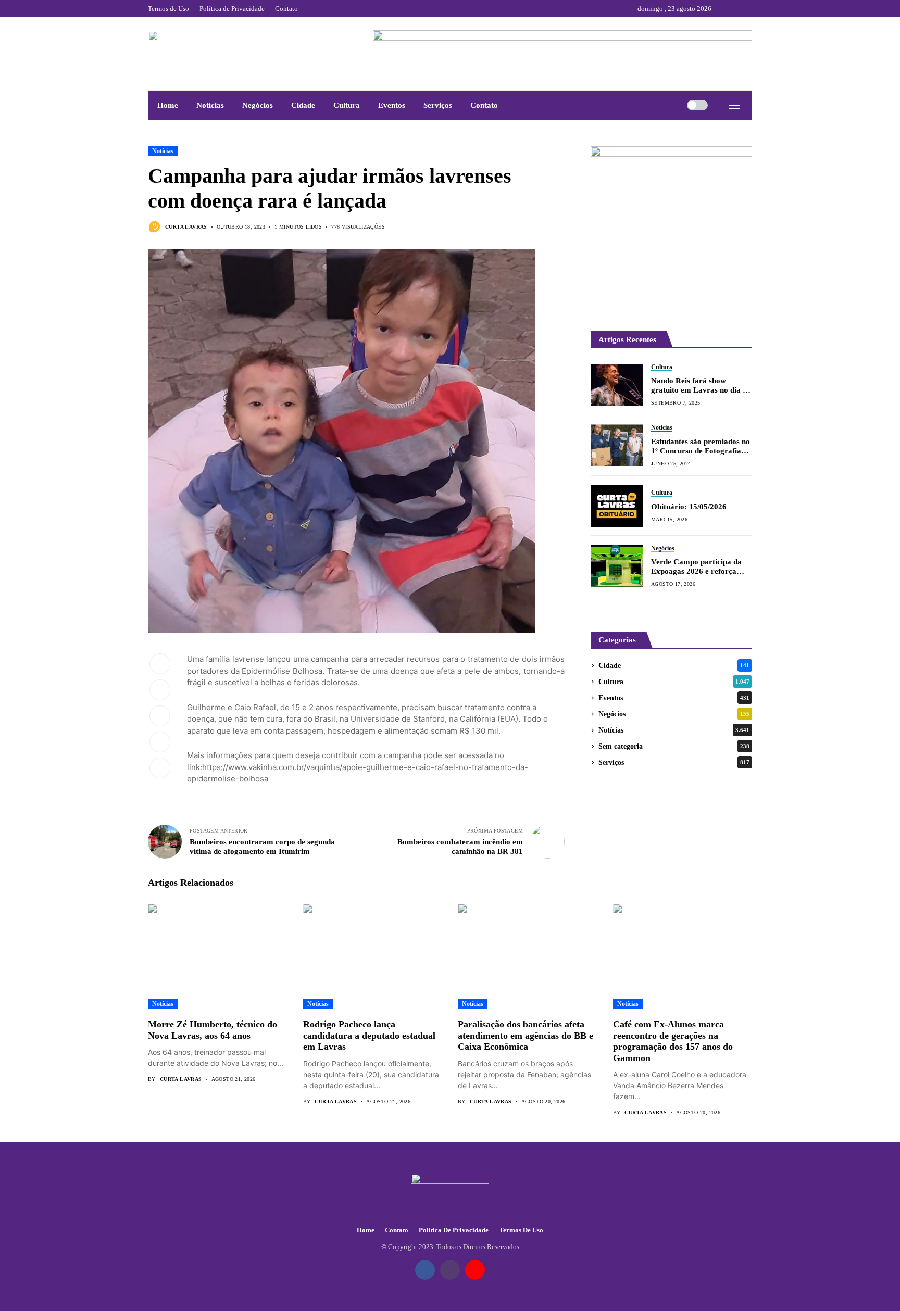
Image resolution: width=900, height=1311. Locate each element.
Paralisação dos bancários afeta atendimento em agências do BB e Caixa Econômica (525, 1035)
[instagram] (736, 8)
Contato (396, 1230)
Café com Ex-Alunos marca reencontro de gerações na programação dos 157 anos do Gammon (673, 1041)
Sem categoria (673, 746)
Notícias (162, 151)
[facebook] (721, 8)
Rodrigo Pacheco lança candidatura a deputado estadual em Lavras (369, 1035)
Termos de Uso (521, 1230)
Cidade (673, 666)
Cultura (673, 682)
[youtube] (749, 8)
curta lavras (186, 227)
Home (365, 1230)
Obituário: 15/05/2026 (689, 506)
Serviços (673, 762)
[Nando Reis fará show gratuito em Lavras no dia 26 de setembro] (617, 385)
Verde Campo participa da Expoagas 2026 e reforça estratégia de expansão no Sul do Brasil (701, 567)
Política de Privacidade (454, 1230)
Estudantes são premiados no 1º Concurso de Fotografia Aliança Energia (700, 446)
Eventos (673, 698)
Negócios (673, 714)
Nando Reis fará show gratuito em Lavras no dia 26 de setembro (701, 385)
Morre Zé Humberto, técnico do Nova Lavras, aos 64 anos (212, 1030)
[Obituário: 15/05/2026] (617, 506)
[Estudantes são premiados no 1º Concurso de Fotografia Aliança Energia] (617, 445)
